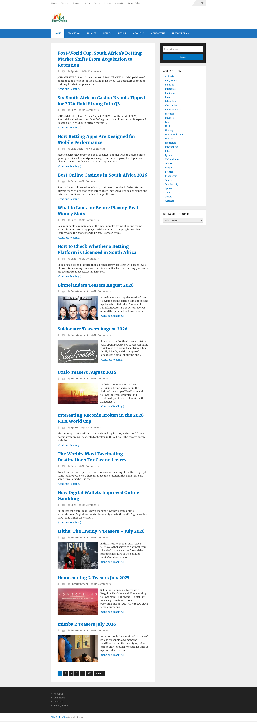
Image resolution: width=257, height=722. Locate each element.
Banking (169, 84)
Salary (168, 180)
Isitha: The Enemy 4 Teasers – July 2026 (101, 531)
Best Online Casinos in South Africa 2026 (102, 175)
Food (167, 122)
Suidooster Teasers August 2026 (92, 329)
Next (99, 673)
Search (183, 57)
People (97, 3)
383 (90, 673)
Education (65, 3)
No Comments (92, 71)
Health (87, 3)
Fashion (169, 113)
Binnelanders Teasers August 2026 (96, 285)
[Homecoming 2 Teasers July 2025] (78, 601)
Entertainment (79, 291)
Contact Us (119, 3)
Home (54, 3)
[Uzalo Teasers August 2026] (78, 393)
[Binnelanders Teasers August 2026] (78, 308)
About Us (107, 3)
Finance (76, 3)
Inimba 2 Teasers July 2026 (87, 624)
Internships (171, 147)
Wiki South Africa (59, 717)
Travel (168, 196)
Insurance (170, 142)
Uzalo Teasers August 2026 (87, 372)
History (169, 130)
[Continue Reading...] (69, 88)
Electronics (171, 105)
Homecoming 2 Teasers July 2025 (93, 577)
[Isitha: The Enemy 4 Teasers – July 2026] (78, 555)
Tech (80, 148)
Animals (169, 76)
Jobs (167, 151)
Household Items (174, 134)
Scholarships (172, 184)
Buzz (73, 109)
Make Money (172, 159)
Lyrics (168, 155)
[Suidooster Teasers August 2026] (78, 351)
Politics (169, 171)
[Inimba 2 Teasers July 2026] (78, 648)
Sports (74, 71)
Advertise (58, 701)
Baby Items (171, 80)
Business (170, 93)
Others (168, 163)
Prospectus (171, 176)
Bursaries (170, 88)
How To (169, 138)
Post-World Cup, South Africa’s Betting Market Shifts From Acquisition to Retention (100, 59)
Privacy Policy (134, 3)
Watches (169, 200)
